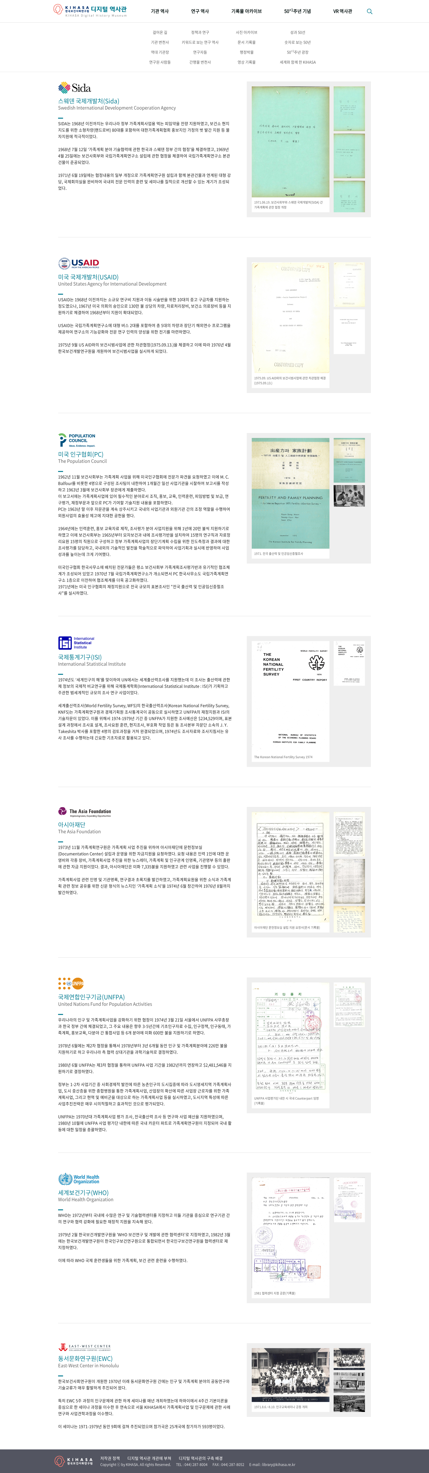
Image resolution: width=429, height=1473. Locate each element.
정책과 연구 (200, 32)
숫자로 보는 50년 (298, 42)
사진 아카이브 (246, 32)
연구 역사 (200, 11)
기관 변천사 (160, 42)
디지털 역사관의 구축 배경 (201, 1458)
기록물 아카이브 (246, 11)
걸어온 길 (160, 32)
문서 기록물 (247, 42)
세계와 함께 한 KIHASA (298, 62)
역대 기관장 (160, 52)
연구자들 (200, 52)
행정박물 (247, 52)
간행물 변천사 (200, 62)
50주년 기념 (297, 10)
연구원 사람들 (160, 62)
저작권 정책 (110, 1458)
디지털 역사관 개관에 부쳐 (149, 1458)
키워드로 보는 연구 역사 (200, 42)
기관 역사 (160, 11)
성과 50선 (297, 32)
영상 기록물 (247, 62)
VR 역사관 (342, 11)
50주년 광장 (298, 52)
